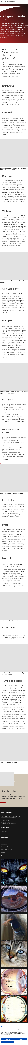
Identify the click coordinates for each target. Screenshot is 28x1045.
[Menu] (26, 2)
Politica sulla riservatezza (21, 1025)
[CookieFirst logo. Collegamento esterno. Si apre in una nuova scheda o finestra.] (1, 1026)
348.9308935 (7, 822)
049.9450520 (6, 820)
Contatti (3, 852)
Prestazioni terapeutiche (6, 849)
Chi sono (3, 841)
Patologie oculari (5, 846)
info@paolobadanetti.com (10, 823)
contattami (3, 802)
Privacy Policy (4, 831)
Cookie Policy (4, 834)
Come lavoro (4, 844)
